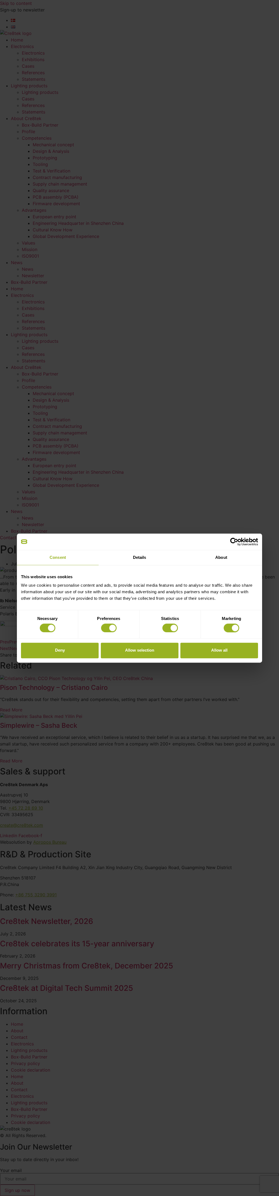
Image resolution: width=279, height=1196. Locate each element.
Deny (60, 650)
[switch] (109, 628)
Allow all (219, 650)
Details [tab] (139, 557)
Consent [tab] (58, 557)
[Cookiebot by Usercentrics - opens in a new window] (234, 542)
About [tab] (221, 557)
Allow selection (139, 650)
